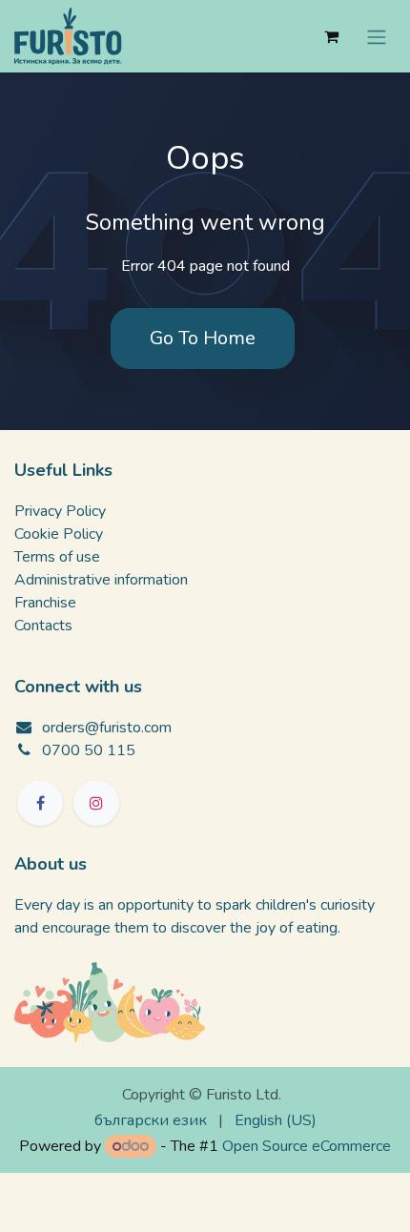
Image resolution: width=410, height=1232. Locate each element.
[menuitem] (150, 1120)
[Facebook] (40, 803)
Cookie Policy (58, 534)
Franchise (45, 602)
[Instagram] (96, 803)
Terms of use (57, 556)
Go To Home (203, 338)
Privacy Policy (60, 511)
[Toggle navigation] (377, 35)
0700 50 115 (88, 750)
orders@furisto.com (107, 727)
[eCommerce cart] (331, 36)
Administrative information (101, 579)
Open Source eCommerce (306, 1146)
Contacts (43, 625)
